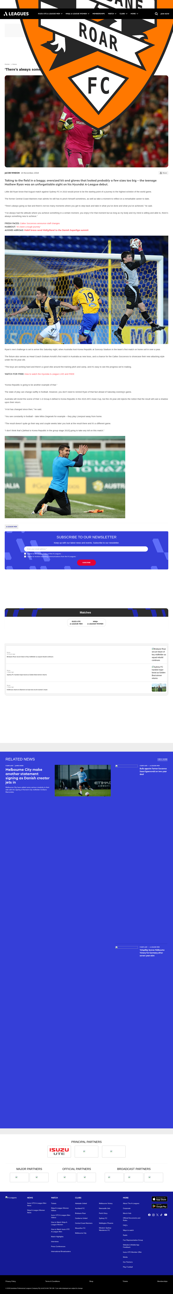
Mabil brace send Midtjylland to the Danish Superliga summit (56, 230)
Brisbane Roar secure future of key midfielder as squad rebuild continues (30, 657)
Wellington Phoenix (106, 1223)
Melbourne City (80, 1233)
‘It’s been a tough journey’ (28, 227)
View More (162, 759)
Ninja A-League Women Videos (60, 1209)
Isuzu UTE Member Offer (132, 1252)
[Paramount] (134, 1177)
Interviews (55, 1241)
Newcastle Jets (104, 1208)
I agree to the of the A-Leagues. (44, 554)
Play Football (128, 1267)
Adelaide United (81, 1203)
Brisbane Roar (80, 1213)
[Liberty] (19, 1177)
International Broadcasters (61, 1251)
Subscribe (86, 562)
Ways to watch (128, 1230)
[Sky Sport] (153, 1177)
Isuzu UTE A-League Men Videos (60, 1216)
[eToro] (39, 1177)
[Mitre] (66, 1177)
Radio (125, 1235)
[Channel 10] (114, 1177)
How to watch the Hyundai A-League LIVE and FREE (49, 374)
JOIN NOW (165, 14)
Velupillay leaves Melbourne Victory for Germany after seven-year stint (152, 953)
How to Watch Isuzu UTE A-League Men (60, 1230)
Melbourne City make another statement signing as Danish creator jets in (28, 775)
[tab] (76, 623)
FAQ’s (125, 1225)
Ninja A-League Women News (36, 1211)
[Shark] (113, 1151)
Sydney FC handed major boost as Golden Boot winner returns (27, 675)
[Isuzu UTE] (59, 1151)
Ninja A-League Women (76, 14)
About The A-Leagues (131, 1203)
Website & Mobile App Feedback (131, 1246)
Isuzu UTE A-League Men (49, 14)
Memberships (99, 14)
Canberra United (81, 1218)
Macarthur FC (80, 1228)
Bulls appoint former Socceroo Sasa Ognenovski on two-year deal (153, 771)
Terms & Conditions (52, 1281)
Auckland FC (80, 1208)
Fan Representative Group (133, 1240)
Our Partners (128, 1262)
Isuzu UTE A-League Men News (36, 1204)
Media (125, 1257)
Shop (91, 1281)
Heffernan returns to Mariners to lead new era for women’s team (27, 690)
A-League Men (11, 527)
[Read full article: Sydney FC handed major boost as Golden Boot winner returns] (159, 673)
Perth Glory (103, 1213)
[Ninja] (86, 1151)
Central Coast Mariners (83, 1223)
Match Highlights (57, 1237)
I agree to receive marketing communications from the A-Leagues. (52, 556)
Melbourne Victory (106, 1203)
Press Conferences (58, 1246)
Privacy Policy (42, 554)
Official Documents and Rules (131, 1219)
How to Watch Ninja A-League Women (59, 1223)
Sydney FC (103, 1218)
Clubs (122, 14)
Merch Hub (127, 1213)
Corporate (127, 1208)
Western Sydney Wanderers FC (105, 1229)
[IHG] (86, 1177)
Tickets (53, 1203)
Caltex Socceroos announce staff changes (40, 223)
